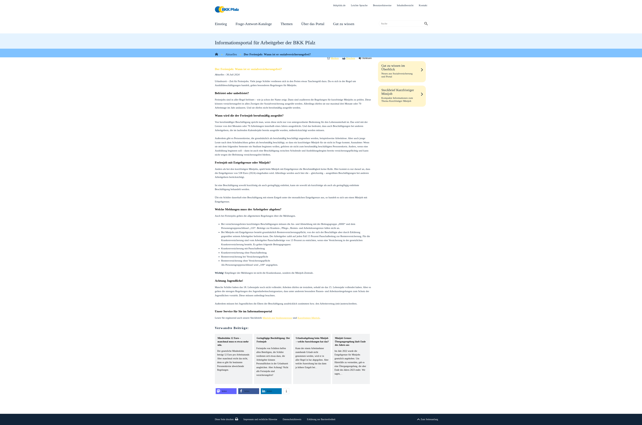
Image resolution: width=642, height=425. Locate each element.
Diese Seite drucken (224, 419)
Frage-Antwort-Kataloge (254, 24)
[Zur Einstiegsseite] (217, 54)
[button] (226, 391)
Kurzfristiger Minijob (309, 317)
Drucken (350, 58)
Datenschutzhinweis (292, 419)
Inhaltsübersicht (405, 5)
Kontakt (423, 5)
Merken (335, 58)
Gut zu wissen (343, 24)
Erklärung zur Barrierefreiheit (321, 419)
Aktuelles (231, 54)
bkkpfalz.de (339, 5)
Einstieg (221, 24)
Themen (287, 24)
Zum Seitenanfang (429, 419)
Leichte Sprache (359, 5)
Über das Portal (312, 24)
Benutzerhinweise (382, 5)
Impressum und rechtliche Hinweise (260, 419)
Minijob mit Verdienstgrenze (277, 317)
